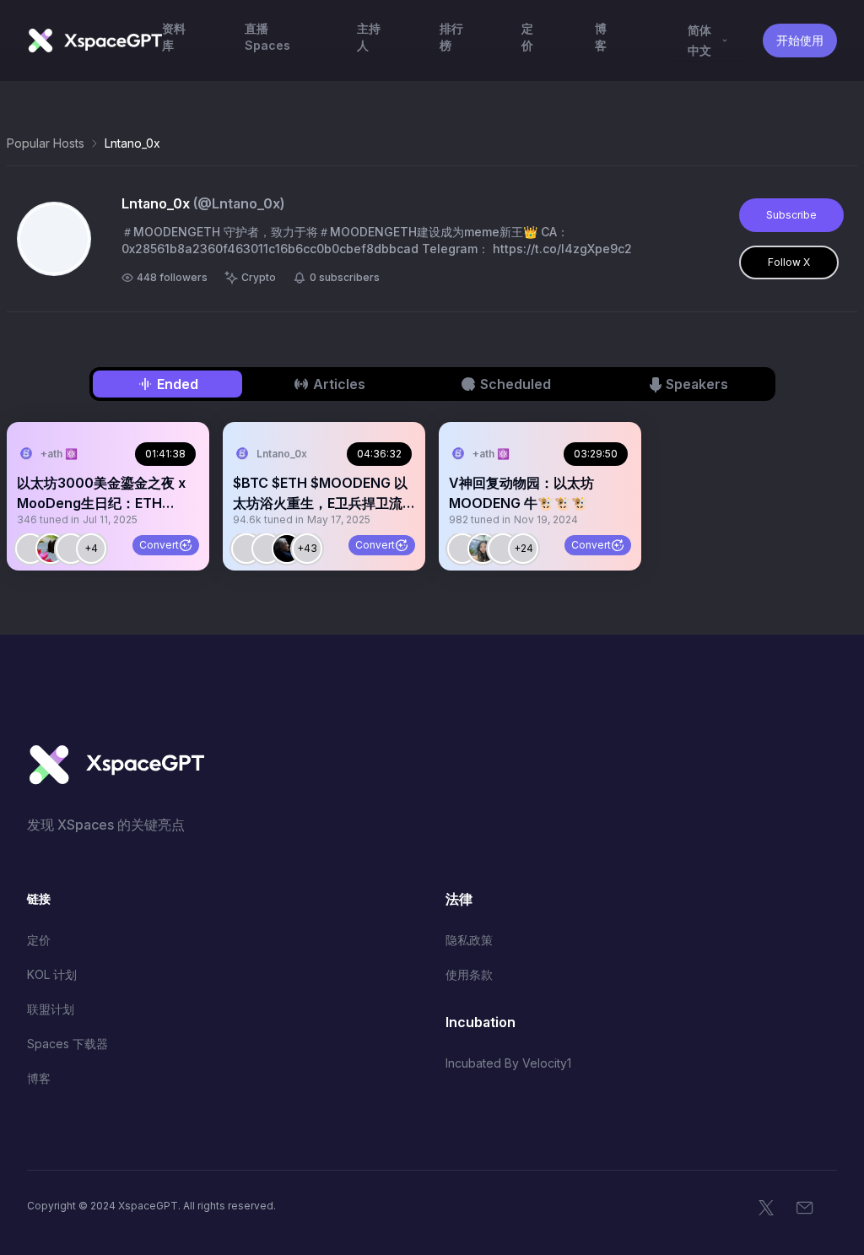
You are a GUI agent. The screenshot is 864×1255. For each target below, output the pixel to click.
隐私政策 (469, 940)
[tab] (167, 384)
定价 (39, 940)
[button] (108, 496)
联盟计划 (50, 1009)
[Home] (94, 40)
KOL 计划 (52, 974)
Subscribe (791, 214)
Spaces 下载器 (67, 1043)
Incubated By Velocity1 (508, 1063)
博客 (39, 1078)
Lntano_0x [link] (132, 143)
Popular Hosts (45, 143)
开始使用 (800, 40)
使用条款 (469, 974)
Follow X (789, 262)
